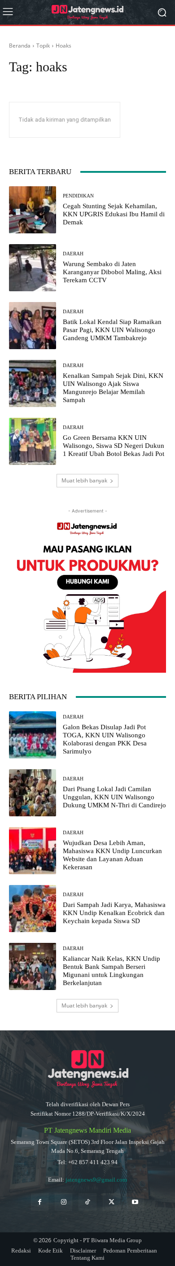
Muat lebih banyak (84, 480)
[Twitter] (111, 1202)
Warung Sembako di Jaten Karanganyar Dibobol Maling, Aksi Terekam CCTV (112, 272)
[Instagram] (63, 1202)
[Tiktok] (87, 1202)
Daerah (73, 253)
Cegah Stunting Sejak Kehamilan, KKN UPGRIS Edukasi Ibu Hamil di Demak (114, 214)
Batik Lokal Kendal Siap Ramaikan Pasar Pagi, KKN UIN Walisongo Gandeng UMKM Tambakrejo (112, 330)
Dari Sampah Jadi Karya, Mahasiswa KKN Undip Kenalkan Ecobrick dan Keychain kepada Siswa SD (114, 912)
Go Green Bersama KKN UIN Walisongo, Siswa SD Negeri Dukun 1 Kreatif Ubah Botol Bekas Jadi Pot (113, 445)
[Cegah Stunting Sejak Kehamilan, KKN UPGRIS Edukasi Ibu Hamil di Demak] (32, 209)
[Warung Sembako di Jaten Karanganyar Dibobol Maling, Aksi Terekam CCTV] (32, 267)
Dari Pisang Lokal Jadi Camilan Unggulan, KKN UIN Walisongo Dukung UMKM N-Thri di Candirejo (114, 797)
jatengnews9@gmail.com (96, 1179)
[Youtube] (135, 1202)
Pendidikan (78, 195)
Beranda (20, 45)
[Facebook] (39, 1202)
